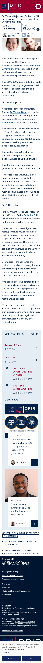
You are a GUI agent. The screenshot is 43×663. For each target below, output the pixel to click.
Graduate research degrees (13, 579)
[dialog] (21, 652)
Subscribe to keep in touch (12, 630)
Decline (11, 658)
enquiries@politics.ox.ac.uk (27, 625)
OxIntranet (6, 595)
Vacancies (6, 587)
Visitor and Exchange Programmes (16, 591)
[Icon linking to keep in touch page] (12, 559)
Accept (31, 658)
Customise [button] (5, 653)
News (12, 14)
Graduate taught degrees (12, 575)
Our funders (7, 584)
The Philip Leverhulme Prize (22, 387)
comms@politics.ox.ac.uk (25, 621)
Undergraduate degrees (11, 571)
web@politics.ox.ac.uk (26, 623)
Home (4, 14)
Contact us (7, 605)
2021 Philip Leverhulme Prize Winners (22, 371)
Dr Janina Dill (31, 215)
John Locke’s (8, 122)
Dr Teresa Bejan (18, 112)
